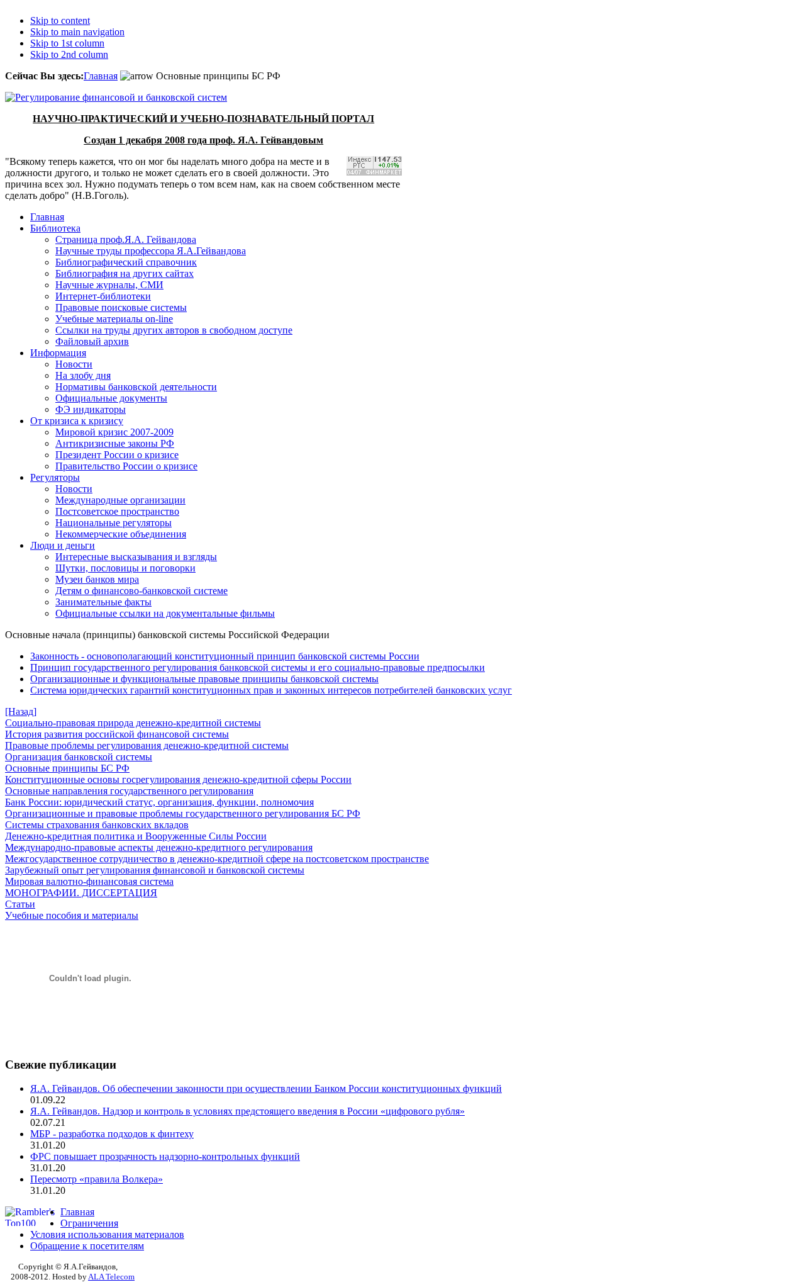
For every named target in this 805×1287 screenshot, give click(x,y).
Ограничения (89, 1223)
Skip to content (60, 20)
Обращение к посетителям (87, 1245)
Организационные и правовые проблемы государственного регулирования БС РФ (182, 813)
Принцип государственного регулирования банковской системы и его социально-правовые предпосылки (257, 667)
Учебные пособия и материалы (71, 915)
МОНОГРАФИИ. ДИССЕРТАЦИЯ (81, 892)
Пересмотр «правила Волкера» (96, 1179)
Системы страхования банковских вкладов (97, 824)
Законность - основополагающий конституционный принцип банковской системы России (224, 656)
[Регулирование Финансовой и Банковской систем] (116, 97)
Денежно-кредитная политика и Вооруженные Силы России (136, 836)
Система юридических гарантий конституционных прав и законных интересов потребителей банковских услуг (271, 690)
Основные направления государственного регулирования (129, 790)
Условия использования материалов (107, 1234)
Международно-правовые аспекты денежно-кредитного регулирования (159, 847)
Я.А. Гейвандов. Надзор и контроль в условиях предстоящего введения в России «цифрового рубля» (247, 1111)
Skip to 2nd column (69, 54)
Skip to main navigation (77, 31)
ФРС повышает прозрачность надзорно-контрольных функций (165, 1156)
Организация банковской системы (78, 756)
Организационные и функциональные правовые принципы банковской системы (204, 678)
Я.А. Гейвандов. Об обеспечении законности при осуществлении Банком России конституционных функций (266, 1088)
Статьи (20, 904)
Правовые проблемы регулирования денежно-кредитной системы (147, 745)
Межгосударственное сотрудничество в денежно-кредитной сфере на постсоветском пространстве (217, 858)
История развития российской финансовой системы (117, 734)
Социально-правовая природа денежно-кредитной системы (133, 722)
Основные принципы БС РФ (67, 768)
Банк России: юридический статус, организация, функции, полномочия (159, 802)
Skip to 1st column (67, 43)
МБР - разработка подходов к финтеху (112, 1133)
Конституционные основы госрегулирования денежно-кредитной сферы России (178, 779)
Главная (101, 75)
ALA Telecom (111, 1276)
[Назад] (20, 711)
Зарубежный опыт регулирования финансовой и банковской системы (154, 870)
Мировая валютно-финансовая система (89, 881)
